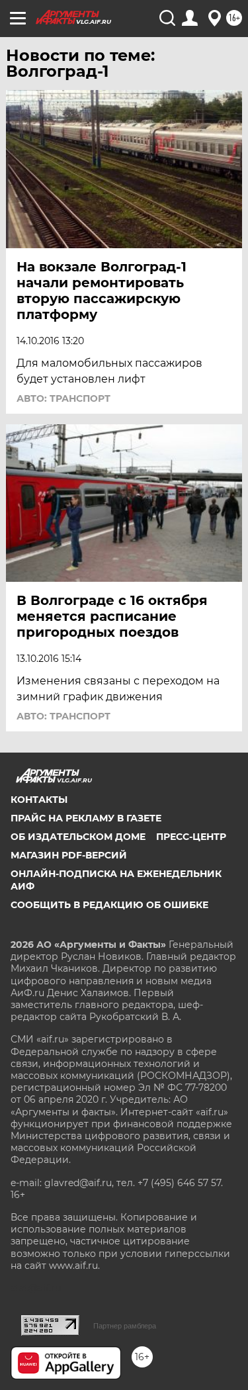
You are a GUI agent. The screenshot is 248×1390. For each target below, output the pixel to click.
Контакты (39, 800)
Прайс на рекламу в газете (86, 818)
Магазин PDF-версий (69, 855)
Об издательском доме (78, 837)
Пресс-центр (191, 837)
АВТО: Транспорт (63, 398)
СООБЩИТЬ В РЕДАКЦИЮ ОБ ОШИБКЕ (109, 905)
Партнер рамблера (124, 1326)
